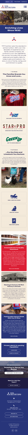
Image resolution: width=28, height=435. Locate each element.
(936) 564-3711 (14, 408)
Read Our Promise (14, 268)
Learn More (14, 350)
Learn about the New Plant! (14, 372)
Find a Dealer (17, 1)
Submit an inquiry (14, 353)
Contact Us (24, 1)
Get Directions (14, 416)
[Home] (8, 7)
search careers (14, 385)
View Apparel (14, 336)
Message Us (14, 413)
